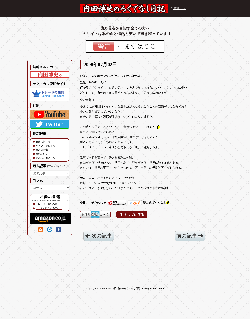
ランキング (107, 75)
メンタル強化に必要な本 (49, 208)
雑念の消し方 (43, 141)
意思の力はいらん (45, 157)
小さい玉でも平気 (45, 145)
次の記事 (101, 235)
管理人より (179, 8)
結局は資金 (42, 149)
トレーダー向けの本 (46, 204)
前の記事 (187, 235)
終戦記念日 (42, 153)
